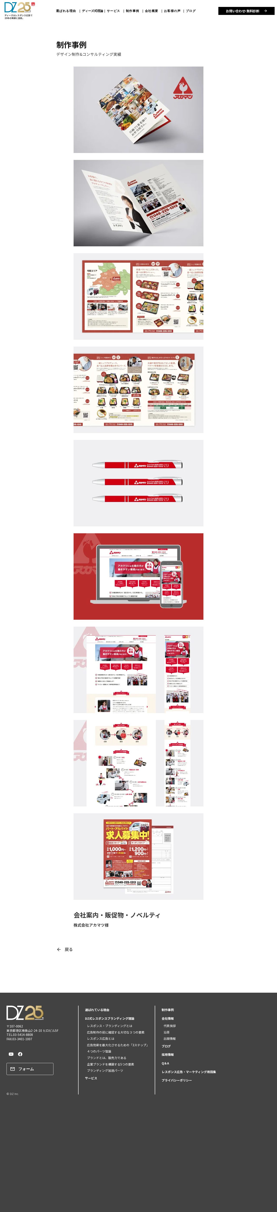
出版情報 (168, 1038)
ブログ (191, 11)
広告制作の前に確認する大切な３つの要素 (114, 1032)
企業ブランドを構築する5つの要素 (109, 1064)
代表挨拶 (168, 1026)
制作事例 (133, 11)
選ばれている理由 (97, 1010)
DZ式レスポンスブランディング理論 (109, 1018)
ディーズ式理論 (92, 11)
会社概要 (151, 11)
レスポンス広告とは (99, 1038)
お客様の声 (172, 11)
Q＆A (165, 1063)
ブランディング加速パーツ (103, 1070)
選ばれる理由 (67, 11)
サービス (113, 11)
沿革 (165, 1032)
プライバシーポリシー (177, 1080)
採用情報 (168, 1054)
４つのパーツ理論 (97, 1051)
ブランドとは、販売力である (105, 1058)
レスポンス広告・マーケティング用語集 (189, 1072)
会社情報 (168, 1018)
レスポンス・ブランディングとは (108, 1026)
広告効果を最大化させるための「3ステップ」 (116, 1045)
